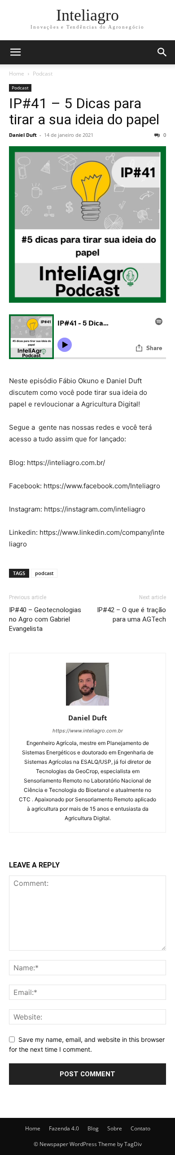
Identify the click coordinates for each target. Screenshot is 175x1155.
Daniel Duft (23, 134)
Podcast (42, 73)
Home (16, 73)
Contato (140, 1128)
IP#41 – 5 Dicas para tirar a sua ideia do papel (84, 111)
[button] (15, 52)
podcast (44, 573)
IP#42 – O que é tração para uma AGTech (131, 614)
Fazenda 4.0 (64, 1128)
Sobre (114, 1128)
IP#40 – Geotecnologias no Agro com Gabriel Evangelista (45, 619)
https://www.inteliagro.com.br (87, 731)
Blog (93, 1128)
